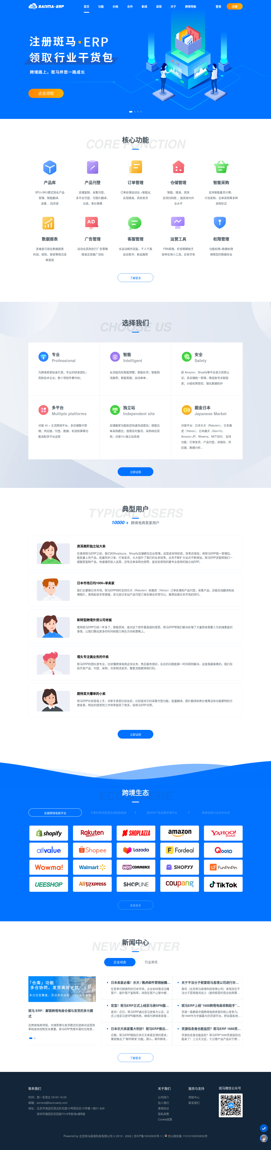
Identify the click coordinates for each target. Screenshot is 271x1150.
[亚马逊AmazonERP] (179, 833)
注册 (234, 6)
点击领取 (46, 93)
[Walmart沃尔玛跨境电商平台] (92, 867)
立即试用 (135, 472)
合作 (130, 6)
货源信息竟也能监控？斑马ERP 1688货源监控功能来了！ (211, 1028)
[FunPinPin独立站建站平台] (223, 867)
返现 (159, 6)
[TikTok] (223, 884)
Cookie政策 (165, 1119)
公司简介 (163, 1097)
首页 (86, 6)
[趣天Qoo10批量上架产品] (223, 850)
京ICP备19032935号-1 (148, 1136)
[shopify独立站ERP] (48, 833)
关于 (173, 6)
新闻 (144, 6)
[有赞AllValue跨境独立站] (48, 850)
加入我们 (163, 1103)
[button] (130, 112)
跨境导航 (190, 6)
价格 (115, 6)
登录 (218, 6)
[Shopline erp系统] (136, 884)
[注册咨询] (264, 1138)
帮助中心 (194, 1097)
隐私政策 (163, 1114)
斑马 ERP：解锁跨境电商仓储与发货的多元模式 (60, 1013)
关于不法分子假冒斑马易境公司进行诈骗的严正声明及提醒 (211, 982)
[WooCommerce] (136, 867)
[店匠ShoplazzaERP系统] (136, 833)
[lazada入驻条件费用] (136, 850)
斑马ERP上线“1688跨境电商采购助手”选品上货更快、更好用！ (211, 1005)
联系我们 (194, 1103)
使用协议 (163, 1108)
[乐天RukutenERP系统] (92, 833)
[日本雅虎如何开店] (223, 833)
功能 (101, 6)
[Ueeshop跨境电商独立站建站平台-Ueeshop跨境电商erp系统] (48, 884)
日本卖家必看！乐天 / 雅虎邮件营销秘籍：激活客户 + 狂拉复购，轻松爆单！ (141, 982)
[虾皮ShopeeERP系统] (92, 850)
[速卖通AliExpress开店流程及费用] (92, 884)
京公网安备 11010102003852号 (188, 1136)
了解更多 (135, 278)
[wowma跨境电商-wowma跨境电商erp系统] (48, 867)
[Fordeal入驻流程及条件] (179, 850)
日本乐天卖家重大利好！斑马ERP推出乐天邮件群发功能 (141, 1028)
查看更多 (135, 905)
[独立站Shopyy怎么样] (179, 867)
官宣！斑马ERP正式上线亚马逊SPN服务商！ (141, 1005)
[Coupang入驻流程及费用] (179, 884)
